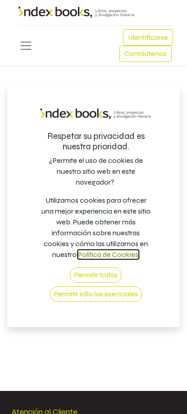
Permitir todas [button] (96, 275)
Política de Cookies (108, 254)
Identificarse (148, 37)
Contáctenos (145, 53)
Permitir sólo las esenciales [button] (96, 294)
